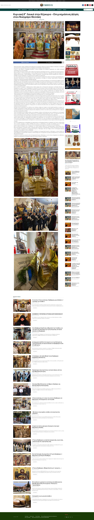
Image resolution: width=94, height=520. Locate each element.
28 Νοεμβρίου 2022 (35, 19)
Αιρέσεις (64, 0)
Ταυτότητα (26, 516)
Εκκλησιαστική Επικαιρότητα (27, 19)
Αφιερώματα (59, 0)
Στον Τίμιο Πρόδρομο (76, 277)
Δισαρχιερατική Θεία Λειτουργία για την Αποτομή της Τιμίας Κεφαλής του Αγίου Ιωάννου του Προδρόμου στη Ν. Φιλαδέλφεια (47, 343)
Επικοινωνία (32, 516)
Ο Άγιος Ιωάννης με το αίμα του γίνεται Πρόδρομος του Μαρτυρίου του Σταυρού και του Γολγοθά (47, 398)
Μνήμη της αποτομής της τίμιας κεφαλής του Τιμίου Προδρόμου (76, 273)
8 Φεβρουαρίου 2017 (75, 200)
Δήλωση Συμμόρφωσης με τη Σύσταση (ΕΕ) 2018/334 (40, 517)
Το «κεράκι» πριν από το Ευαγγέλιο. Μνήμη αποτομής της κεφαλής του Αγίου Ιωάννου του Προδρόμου (76, 266)
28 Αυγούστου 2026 (36, 469)
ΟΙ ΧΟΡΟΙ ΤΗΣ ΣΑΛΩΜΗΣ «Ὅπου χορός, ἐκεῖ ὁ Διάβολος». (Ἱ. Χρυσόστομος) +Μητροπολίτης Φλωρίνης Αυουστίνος (76, 191)
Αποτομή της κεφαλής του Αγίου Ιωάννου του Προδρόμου (76, 198)
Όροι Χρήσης (38, 516)
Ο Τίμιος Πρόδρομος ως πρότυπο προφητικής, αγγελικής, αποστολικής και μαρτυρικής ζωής (47, 440)
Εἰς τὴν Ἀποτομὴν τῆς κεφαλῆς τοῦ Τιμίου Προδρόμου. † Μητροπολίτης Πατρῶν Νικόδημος (47, 454)
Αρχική (30, 0)
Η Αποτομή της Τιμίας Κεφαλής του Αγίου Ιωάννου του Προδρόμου (21, 454)
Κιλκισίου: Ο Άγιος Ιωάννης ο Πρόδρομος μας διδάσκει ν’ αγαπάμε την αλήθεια (47, 300)
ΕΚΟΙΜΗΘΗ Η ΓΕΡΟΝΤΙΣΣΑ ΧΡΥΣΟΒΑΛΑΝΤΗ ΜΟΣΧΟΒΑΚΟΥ (47, 314)
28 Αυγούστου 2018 (75, 231)
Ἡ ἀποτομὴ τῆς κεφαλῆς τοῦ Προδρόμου (74, 258)
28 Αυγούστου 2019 (75, 180)
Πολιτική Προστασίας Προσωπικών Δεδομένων (49, 516)
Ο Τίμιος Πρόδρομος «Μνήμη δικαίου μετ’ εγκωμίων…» (47, 468)
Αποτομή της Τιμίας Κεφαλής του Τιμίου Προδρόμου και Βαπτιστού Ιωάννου (75, 218)
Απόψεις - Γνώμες (17, 496)
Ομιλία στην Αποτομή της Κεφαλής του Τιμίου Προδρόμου (76, 240)
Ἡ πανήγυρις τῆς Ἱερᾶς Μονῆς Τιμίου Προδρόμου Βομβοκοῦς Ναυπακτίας (45, 356)
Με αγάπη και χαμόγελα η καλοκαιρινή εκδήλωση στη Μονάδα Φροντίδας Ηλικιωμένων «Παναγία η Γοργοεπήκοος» (47, 483)
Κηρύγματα (42, 0)
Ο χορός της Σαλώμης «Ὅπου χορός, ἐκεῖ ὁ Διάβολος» (76, 177)
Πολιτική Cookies (27, 517)
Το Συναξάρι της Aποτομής (75, 183)
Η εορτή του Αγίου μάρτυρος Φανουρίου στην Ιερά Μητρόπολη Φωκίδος (45, 426)
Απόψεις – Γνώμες (47, 0)
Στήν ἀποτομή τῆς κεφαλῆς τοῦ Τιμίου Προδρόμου (75, 235)
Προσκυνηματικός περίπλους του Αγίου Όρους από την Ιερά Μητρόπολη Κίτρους (47, 370)
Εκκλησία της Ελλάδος (18, 19)
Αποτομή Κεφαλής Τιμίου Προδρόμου (75, 224)
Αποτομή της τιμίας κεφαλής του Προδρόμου (75, 284)
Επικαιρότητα (33, 0)
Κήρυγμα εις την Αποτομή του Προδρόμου (75, 229)
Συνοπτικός (38, 0)
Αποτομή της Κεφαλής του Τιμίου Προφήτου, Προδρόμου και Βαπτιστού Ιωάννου (76, 205)
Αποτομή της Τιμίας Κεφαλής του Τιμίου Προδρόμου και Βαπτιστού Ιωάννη (75, 247)
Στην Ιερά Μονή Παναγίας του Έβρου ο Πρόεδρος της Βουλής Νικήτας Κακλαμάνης (46, 384)
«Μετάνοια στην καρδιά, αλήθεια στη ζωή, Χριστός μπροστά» (46, 412)
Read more (35, 307)
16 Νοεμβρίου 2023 (75, 237)
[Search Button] (92, 10)
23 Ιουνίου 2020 (74, 195)
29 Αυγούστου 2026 (36, 315)
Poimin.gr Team (41, 19)
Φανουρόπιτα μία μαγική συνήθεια (42, 496)
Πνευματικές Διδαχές (53, 0)
